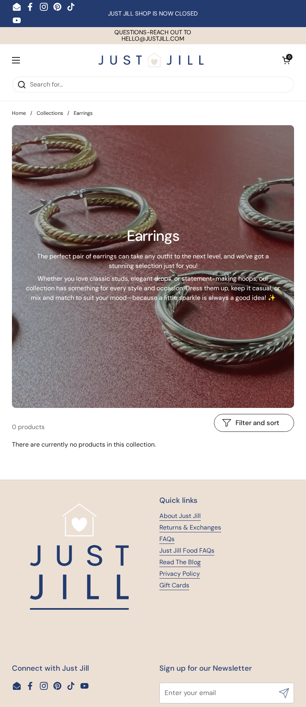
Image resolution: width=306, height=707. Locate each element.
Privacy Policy (179, 573)
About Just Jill (180, 516)
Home (19, 113)
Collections (50, 113)
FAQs (167, 539)
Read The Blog (180, 562)
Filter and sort (257, 422)
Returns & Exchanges (190, 527)
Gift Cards (174, 585)
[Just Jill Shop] (151, 60)
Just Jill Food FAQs (186, 550)
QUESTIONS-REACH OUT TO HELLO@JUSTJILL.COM (152, 35)
